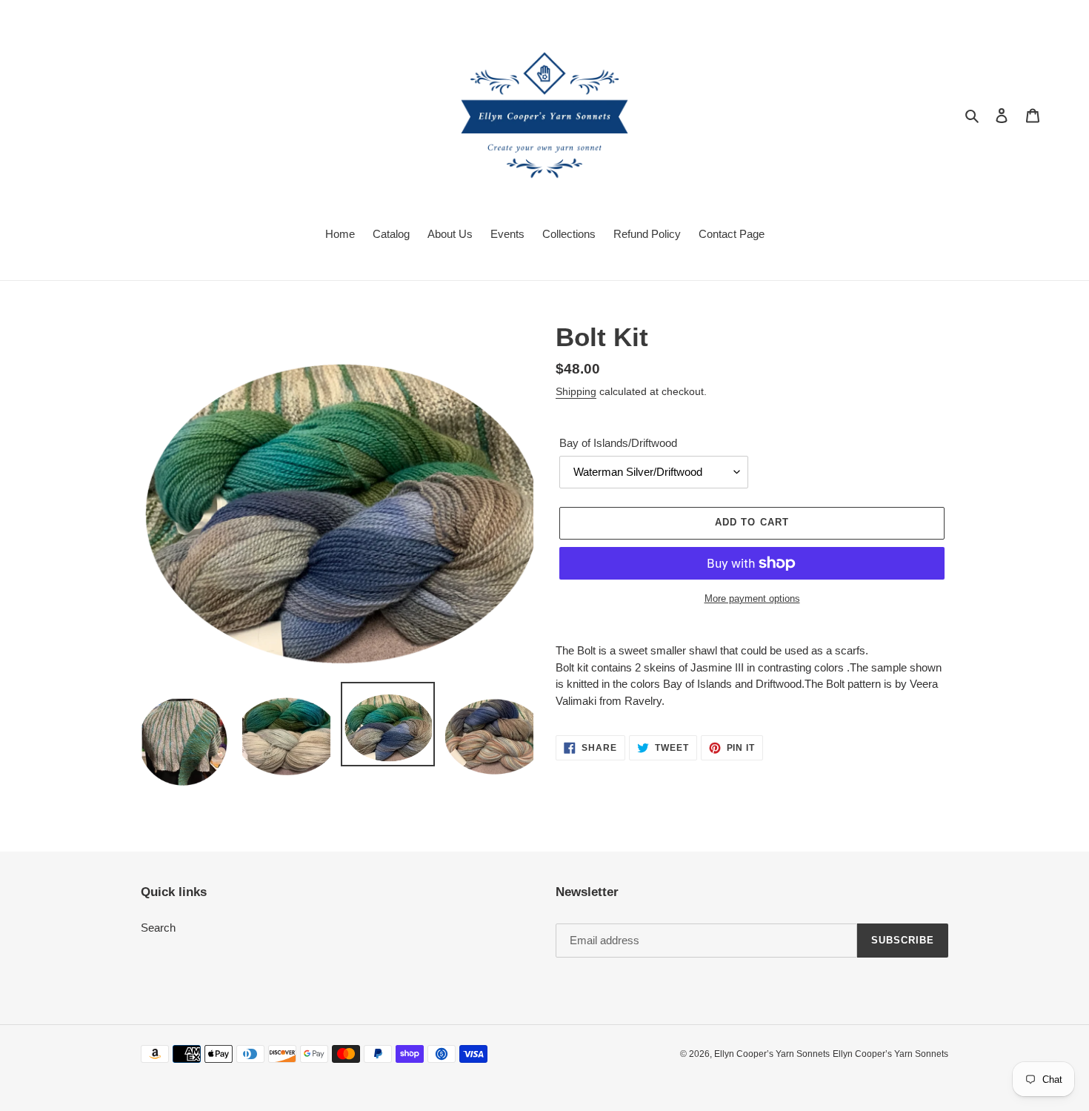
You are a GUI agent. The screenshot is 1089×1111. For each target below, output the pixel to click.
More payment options (752, 598)
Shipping (576, 391)
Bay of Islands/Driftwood (618, 443)
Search (158, 927)
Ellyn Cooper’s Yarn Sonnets (772, 1054)
